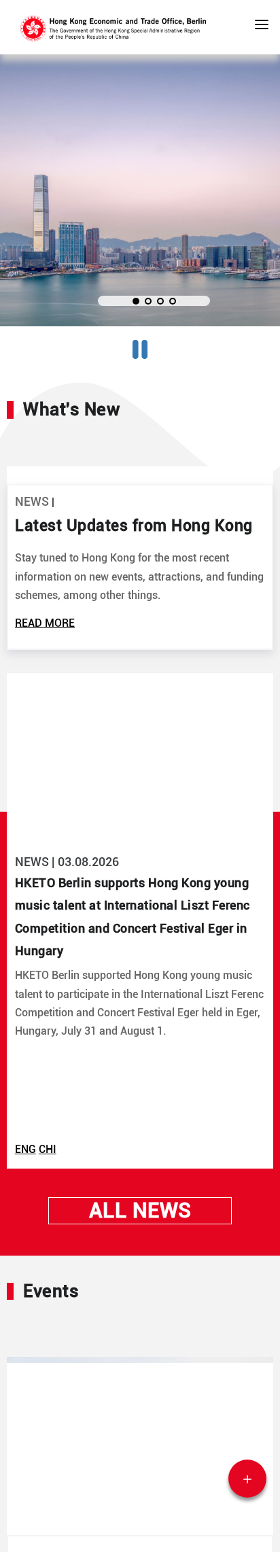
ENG (25, 1298)
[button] (261, 27)
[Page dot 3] (160, 301)
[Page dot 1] (136, 301)
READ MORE (45, 771)
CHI (47, 1298)
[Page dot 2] (148, 301)
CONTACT (249, 1479)
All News (140, 1358)
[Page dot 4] (172, 301)
